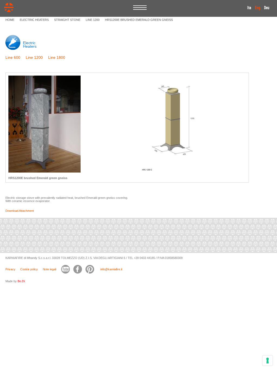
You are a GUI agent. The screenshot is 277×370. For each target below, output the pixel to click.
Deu (266, 7)
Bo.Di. (21, 281)
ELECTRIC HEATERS (34, 19)
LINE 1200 (93, 19)
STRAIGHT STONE (67, 19)
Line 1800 (56, 57)
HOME (9, 19)
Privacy (10, 269)
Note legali (49, 269)
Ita (249, 7)
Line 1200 (34, 57)
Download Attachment (19, 210)
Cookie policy (29, 269)
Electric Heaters (30, 44)
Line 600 (12, 57)
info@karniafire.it (111, 269)
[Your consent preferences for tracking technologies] (267, 360)
